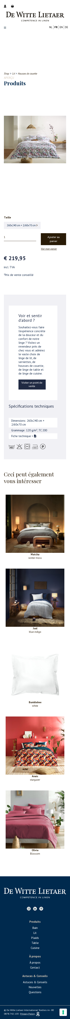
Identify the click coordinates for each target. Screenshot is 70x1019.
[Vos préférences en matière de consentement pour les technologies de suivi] (63, 1012)
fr (56, 27)
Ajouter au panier (53, 239)
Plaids (35, 938)
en (61, 27)
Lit (35, 933)
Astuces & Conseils (35, 982)
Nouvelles (35, 987)
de (66, 27)
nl (50, 27)
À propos (35, 962)
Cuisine (35, 948)
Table (35, 943)
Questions (35, 992)
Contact (35, 967)
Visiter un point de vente (31, 384)
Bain (35, 928)
